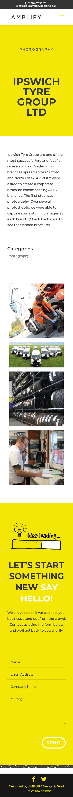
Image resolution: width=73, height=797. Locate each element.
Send (54, 742)
